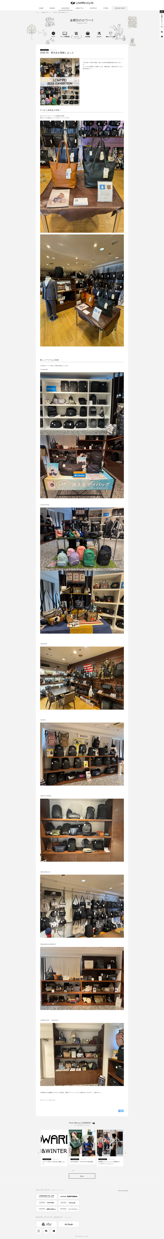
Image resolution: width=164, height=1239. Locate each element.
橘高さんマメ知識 (110, 36)
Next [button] (125, 1153)
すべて (53, 36)
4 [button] (80, 1171)
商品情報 (87, 36)
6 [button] (85, 1171)
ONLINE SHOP (120, 8)
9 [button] (91, 1171)
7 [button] (87, 1171)
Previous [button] (39, 1153)
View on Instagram (123, 1190)
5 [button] (82, 1171)
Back (82, 1176)
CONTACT (93, 8)
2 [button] (76, 1171)
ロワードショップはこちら (47, 1100)
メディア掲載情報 (65, 36)
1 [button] (74, 1171)
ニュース (76, 36)
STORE (105, 8)
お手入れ (99, 36)
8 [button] (89, 1171)
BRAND (52, 8)
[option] (54, 1148)
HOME (41, 8)
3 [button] (78, 1171)
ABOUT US (79, 8)
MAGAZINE (65, 8)
